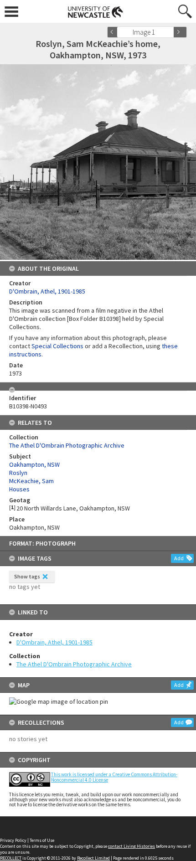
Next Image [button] (180, 32)
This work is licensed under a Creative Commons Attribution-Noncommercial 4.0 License (114, 777)
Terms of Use (42, 840)
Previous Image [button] (114, 32)
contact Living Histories (131, 846)
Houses (19, 489)
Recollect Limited (93, 858)
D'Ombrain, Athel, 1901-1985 (54, 642)
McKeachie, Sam (31, 481)
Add (179, 558)
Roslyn (18, 473)
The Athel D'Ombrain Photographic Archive (74, 664)
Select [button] (170, 32)
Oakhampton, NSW (34, 464)
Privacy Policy (13, 840)
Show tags (27, 576)
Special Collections (57, 346)
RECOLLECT (10, 858)
